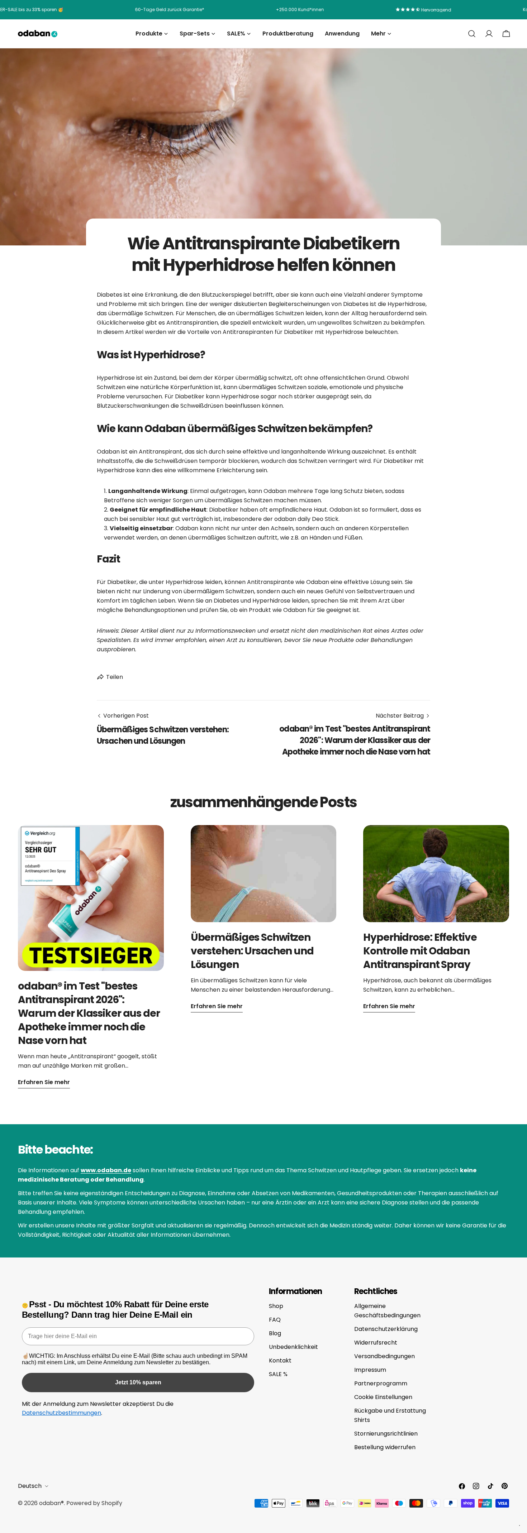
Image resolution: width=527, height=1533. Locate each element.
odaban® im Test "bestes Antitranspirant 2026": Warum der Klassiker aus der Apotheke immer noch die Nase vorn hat (89, 1013)
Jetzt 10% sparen (138, 1382)
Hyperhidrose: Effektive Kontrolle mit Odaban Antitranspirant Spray (419, 951)
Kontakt (280, 1360)
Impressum (370, 1370)
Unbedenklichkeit (293, 1347)
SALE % (278, 1374)
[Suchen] (472, 34)
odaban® (51, 1503)
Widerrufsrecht (375, 1342)
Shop (276, 1306)
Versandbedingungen (384, 1356)
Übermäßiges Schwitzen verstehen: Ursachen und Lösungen (252, 951)
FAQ (275, 1320)
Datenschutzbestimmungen (61, 1413)
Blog (275, 1333)
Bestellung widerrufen (385, 1447)
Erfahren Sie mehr (44, 1082)
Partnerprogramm (380, 1383)
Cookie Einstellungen (383, 1397)
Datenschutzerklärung (386, 1329)
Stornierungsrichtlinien (386, 1433)
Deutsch (30, 1486)
